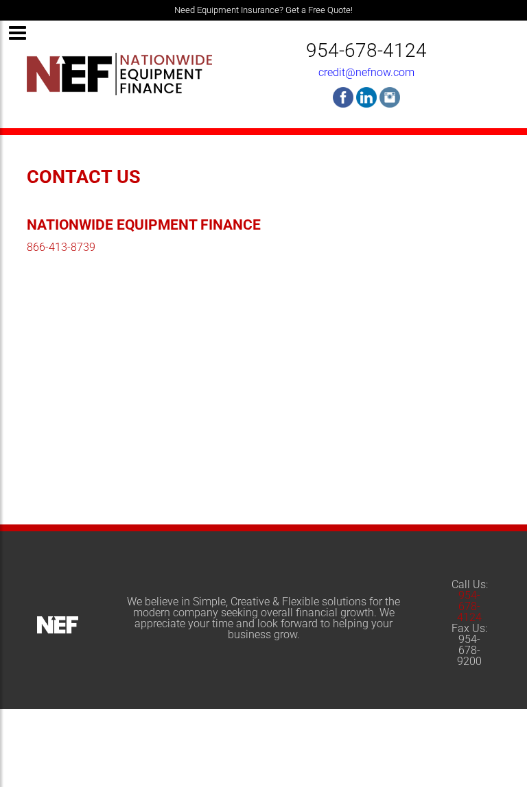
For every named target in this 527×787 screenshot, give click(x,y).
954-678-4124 (366, 50)
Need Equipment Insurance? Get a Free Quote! (263, 10)
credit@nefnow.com (366, 72)
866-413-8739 (61, 247)
